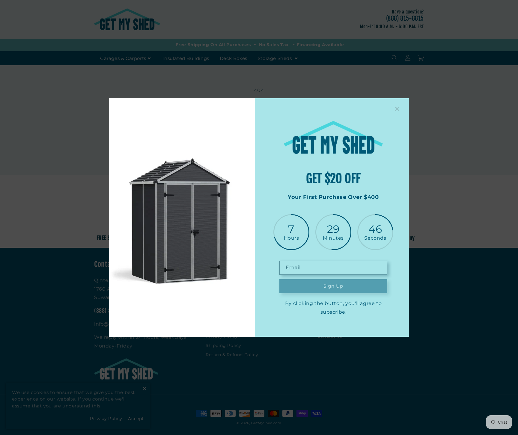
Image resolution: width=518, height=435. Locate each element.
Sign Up (333, 286)
